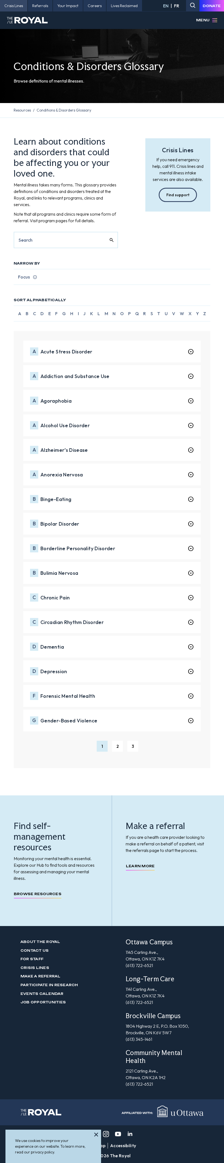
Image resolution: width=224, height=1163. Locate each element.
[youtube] (118, 1134)
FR (176, 5)
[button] (102, 746)
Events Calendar (42, 994)
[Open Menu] (214, 20)
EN (166, 5)
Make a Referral (40, 976)
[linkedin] (130, 1134)
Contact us (34, 950)
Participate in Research (49, 985)
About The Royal (40, 942)
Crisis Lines (34, 968)
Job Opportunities (43, 1002)
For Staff (31, 959)
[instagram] (106, 1134)
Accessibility (123, 1145)
